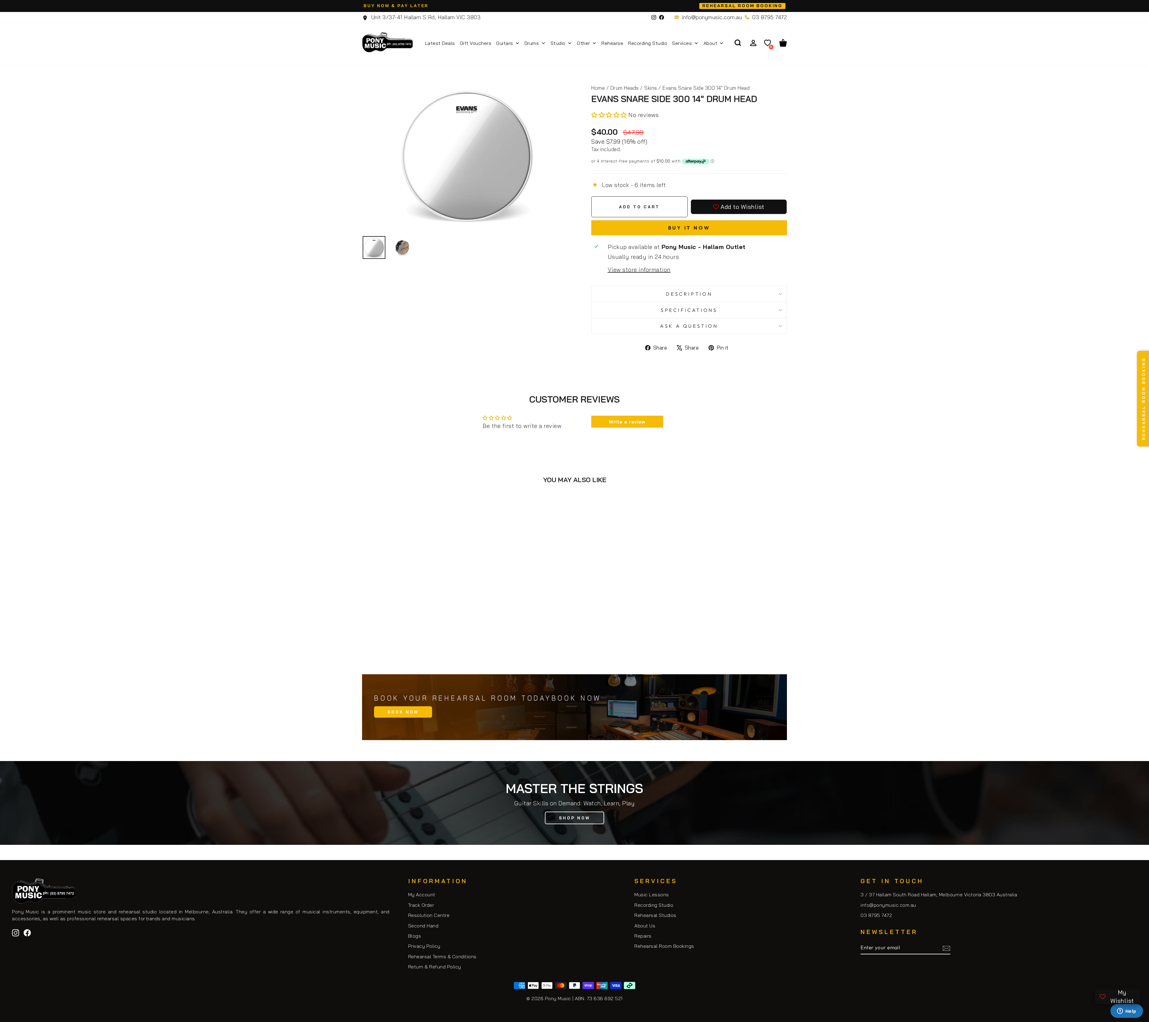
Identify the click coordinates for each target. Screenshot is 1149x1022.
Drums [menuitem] (532, 43)
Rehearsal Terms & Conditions (442, 956)
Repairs (643, 936)
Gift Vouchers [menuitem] (476, 43)
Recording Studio (653, 905)
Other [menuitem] (583, 43)
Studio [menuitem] (558, 43)
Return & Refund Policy (434, 967)
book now (403, 712)
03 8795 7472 (769, 17)
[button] (609, 115)
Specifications (689, 310)
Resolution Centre (429, 915)
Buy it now (689, 228)
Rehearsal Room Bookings (664, 946)
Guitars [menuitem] (504, 43)
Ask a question (689, 326)
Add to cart (412, 638)
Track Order (421, 905)
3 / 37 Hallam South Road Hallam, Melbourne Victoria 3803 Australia (939, 895)
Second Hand (423, 926)
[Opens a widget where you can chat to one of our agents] (1126, 1011)
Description (689, 294)
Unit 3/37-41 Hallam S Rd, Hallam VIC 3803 (425, 17)
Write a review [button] (627, 422)
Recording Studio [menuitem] (647, 43)
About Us (644, 926)
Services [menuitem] (682, 43)
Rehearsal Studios (655, 915)
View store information (639, 269)
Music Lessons (651, 895)
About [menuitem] (710, 43)
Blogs (414, 936)
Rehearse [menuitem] (612, 43)
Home (598, 88)
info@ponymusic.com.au (712, 17)
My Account (421, 895)
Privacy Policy (424, 946)
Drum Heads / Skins (633, 88)
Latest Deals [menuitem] (440, 43)
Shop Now (574, 818)
